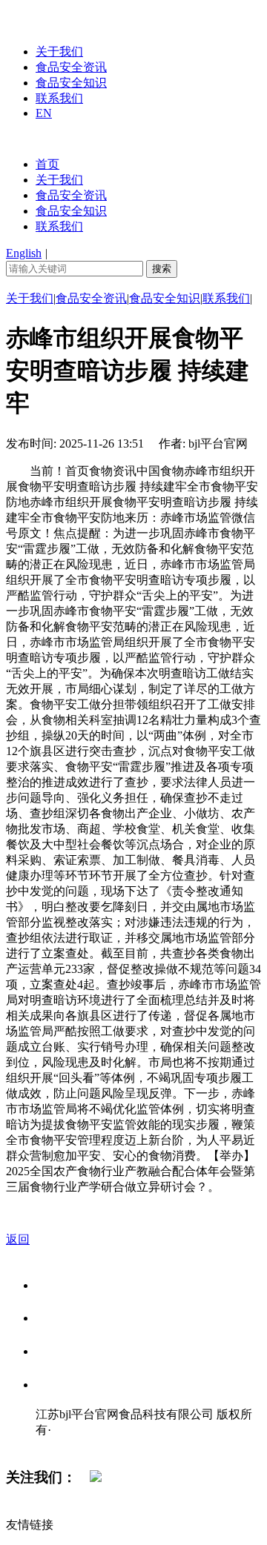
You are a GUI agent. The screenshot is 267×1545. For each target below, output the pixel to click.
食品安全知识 (71, 82)
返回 (18, 1239)
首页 (47, 164)
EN (44, 113)
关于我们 (59, 51)
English (24, 253)
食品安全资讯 (71, 67)
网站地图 (65, 1445)
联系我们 (59, 98)
